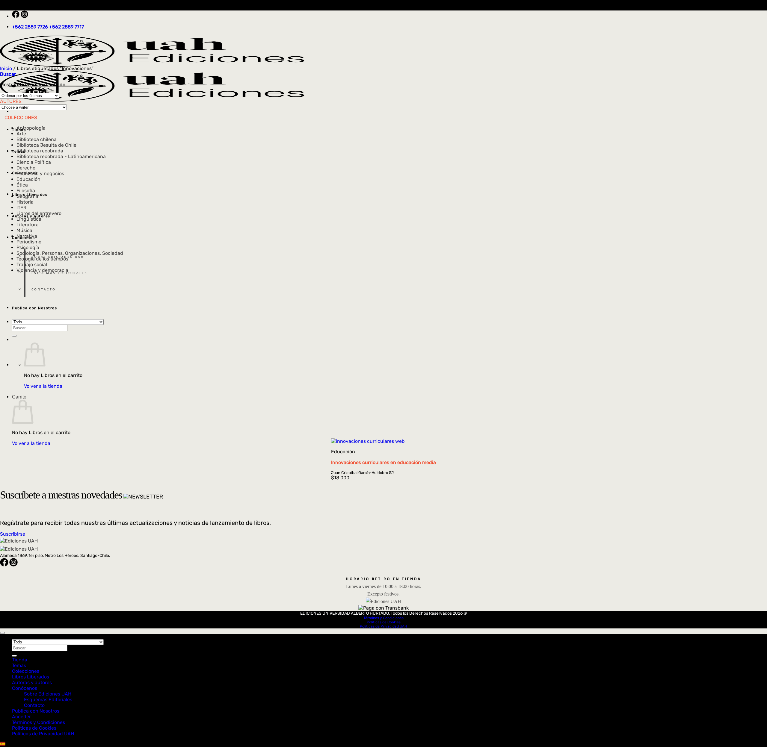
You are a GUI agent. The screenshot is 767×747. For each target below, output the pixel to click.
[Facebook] (16, 16)
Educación (28, 179)
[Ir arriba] (2, 633)
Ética (22, 185)
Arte (21, 134)
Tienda (19, 660)
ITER (21, 207)
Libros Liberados (30, 677)
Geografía (27, 196)
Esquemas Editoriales (59, 273)
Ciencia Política (33, 162)
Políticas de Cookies (384, 622)
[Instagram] (24, 16)
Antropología (31, 128)
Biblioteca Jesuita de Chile (46, 145)
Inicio (6, 68)
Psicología (27, 247)
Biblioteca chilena (36, 139)
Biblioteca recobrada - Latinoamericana (61, 156)
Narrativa (26, 236)
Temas (19, 665)
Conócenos (24, 688)
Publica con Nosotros (34, 308)
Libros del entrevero (38, 213)
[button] (8, 74)
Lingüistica (28, 219)
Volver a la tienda (43, 386)
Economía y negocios (40, 173)
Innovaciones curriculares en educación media (383, 462)
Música (24, 230)
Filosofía (25, 190)
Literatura (27, 225)
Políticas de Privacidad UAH (383, 626)
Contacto (43, 289)
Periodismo (28, 242)
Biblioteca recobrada (39, 151)
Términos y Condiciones (383, 618)
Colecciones (25, 671)
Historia (25, 202)
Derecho (25, 168)
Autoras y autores (32, 682)
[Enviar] (14, 336)
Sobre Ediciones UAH (57, 256)
